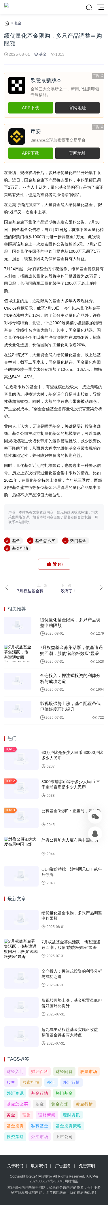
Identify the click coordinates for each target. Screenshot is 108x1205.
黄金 (11, 1115)
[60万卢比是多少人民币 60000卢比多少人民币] (21, 759)
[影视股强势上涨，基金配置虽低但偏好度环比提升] (17, 709)
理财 (26, 1115)
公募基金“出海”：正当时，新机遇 (71, 810)
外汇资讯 (15, 1093)
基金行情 (20, 548)
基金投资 (15, 1126)
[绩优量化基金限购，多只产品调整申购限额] (17, 625)
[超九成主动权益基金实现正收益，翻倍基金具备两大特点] (21, 1036)
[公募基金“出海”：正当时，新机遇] (21, 818)
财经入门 (15, 1071)
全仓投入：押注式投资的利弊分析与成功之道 (70, 678)
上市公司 (64, 1136)
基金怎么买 (45, 540)
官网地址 (77, 107)
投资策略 (15, 1136)
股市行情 (31, 1082)
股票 (11, 1082)
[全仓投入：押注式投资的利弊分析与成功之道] (17, 681)
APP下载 (30, 107)
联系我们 (39, 1166)
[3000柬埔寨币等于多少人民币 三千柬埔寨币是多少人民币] (21, 788)
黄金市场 (60, 1104)
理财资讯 (71, 1115)
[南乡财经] (6, 7)
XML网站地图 (67, 1181)
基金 (17, 23)
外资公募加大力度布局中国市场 (69, 840)
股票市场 (88, 1071)
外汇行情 (71, 1082)
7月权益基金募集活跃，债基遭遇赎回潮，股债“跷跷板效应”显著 (71, 650)
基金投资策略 (69, 1126)
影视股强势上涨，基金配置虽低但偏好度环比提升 (70, 706)
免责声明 (87, 1166)
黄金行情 (84, 1104)
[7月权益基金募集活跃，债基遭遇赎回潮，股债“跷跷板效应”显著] (17, 653)
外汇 (51, 1082)
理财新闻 (47, 1115)
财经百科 (39, 1071)
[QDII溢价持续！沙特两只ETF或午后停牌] (21, 876)
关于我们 (15, 1166)
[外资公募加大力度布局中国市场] (21, 847)
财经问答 (64, 1071)
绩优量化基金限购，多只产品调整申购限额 (70, 622)
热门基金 (78, 540)
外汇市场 (39, 1136)
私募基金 (39, 1126)
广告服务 (63, 1166)
